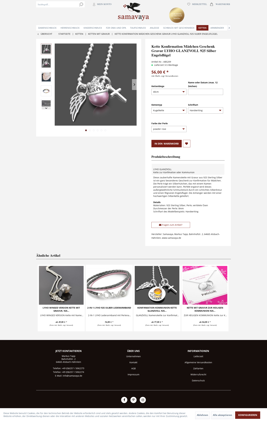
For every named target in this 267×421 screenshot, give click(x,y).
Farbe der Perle (159, 123)
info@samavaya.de (72, 375)
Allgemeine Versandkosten (198, 362)
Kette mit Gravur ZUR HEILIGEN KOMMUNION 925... (205, 309)
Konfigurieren (247, 415)
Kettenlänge (157, 86)
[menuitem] (74, 12)
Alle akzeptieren (222, 415)
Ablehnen (202, 415)
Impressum (133, 374)
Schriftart (193, 104)
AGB (133, 368)
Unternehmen (133, 356)
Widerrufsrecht (198, 374)
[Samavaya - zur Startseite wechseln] (133, 12)
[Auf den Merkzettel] (186, 143)
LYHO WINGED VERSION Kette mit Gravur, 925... (61, 309)
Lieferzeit (198, 356)
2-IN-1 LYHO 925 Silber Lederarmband (109, 307)
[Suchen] (81, 4)
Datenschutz (198, 380)
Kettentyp (156, 104)
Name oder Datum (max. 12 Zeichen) (203, 84)
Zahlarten (198, 368)
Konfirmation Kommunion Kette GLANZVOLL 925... (157, 309)
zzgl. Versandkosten (169, 76)
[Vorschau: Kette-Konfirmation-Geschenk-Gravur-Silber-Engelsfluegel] (46, 49)
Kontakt (133, 362)
